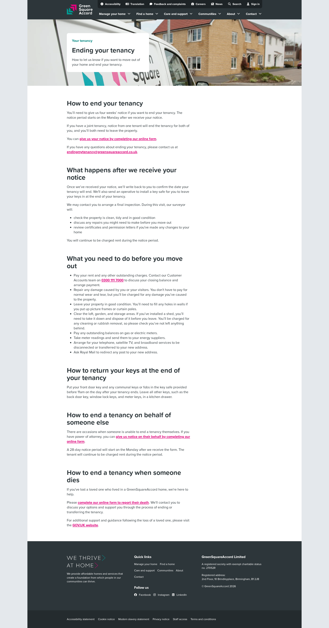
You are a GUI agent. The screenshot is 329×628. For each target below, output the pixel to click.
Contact (251, 14)
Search (237, 4)
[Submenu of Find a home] (157, 14)
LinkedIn (181, 595)
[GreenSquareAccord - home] (80, 9)
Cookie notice (106, 619)
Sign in (255, 4)
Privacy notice (161, 619)
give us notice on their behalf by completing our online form (128, 439)
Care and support (176, 14)
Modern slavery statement (133, 619)
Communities (207, 14)
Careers (201, 4)
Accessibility (112, 4)
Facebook (144, 595)
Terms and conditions (203, 619)
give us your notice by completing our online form (118, 138)
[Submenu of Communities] (220, 14)
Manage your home (112, 14)
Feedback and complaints (170, 4)
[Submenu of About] (238, 14)
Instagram (163, 595)
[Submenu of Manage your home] (129, 14)
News (219, 4)
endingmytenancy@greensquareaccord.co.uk (102, 151)
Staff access (180, 619)
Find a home (144, 14)
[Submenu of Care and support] (191, 14)
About (231, 14)
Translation (137, 4)
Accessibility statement (81, 619)
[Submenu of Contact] (260, 14)
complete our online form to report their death (113, 502)
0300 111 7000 (112, 280)
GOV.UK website (85, 525)
